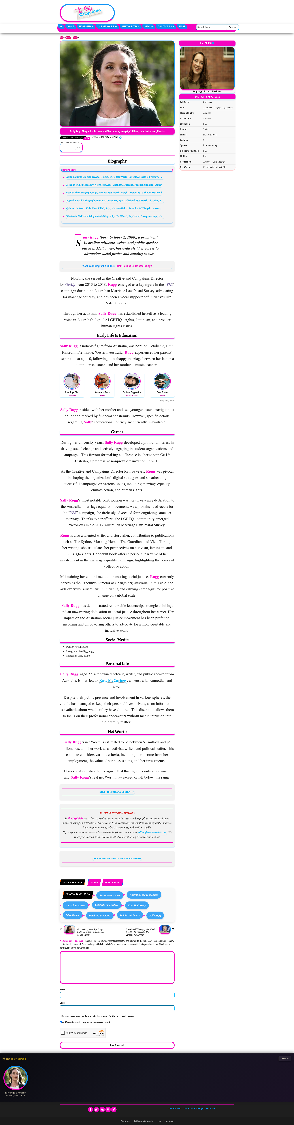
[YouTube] (102, 1109)
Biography (85, 26)
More (182, 26)
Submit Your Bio (107, 26)
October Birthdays (130, 915)
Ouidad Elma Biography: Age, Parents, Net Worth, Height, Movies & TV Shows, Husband (114, 192)
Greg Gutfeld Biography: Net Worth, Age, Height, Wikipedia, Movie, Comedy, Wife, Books (140, 932)
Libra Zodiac (72, 915)
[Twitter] (96, 1109)
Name (62, 989)
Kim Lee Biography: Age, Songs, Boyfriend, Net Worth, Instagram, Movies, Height (90, 932)
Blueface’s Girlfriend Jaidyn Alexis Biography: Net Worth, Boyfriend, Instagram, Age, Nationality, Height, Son (115, 216)
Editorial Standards (143, 1121)
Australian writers (75, 905)
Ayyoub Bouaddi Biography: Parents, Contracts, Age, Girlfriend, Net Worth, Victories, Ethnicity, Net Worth (115, 200)
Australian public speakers (144, 894)
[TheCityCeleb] (61, 26)
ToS (159, 1121)
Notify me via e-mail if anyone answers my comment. (86, 1022)
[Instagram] (108, 1109)
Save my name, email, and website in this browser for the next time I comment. (99, 1016)
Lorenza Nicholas (110, 137)
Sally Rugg (155, 915)
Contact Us (165, 26)
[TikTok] (114, 1109)
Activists (75, 37)
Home (71, 26)
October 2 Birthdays (100, 915)
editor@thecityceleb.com (152, 832)
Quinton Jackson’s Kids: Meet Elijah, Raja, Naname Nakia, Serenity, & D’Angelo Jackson (113, 208)
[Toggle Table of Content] (76, 147)
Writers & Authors (112, 882)
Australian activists (109, 895)
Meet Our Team (130, 26)
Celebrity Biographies (107, 905)
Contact (169, 1121)
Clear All (285, 1058)
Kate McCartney (113, 680)
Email (62, 1003)
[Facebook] (90, 1109)
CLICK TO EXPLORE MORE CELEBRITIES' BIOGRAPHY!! (117, 858)
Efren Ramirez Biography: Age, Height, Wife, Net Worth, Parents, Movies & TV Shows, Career (115, 177)
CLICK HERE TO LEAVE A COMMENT (116, 792)
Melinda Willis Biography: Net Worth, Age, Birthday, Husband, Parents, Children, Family (114, 185)
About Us (125, 1121)
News (148, 26)
